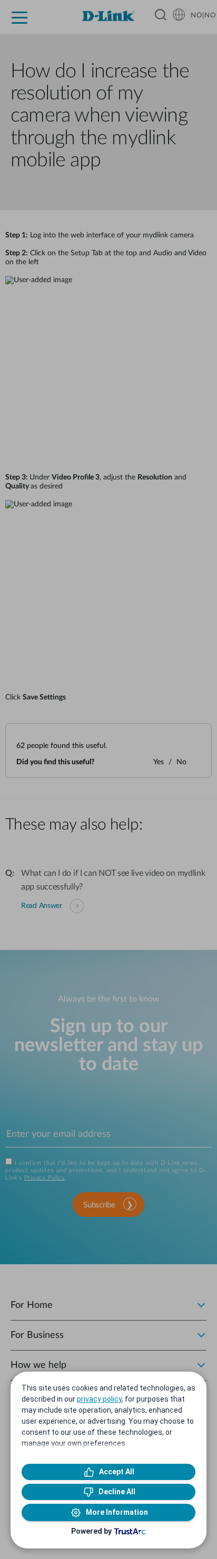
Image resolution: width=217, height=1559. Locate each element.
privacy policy (99, 1399)
